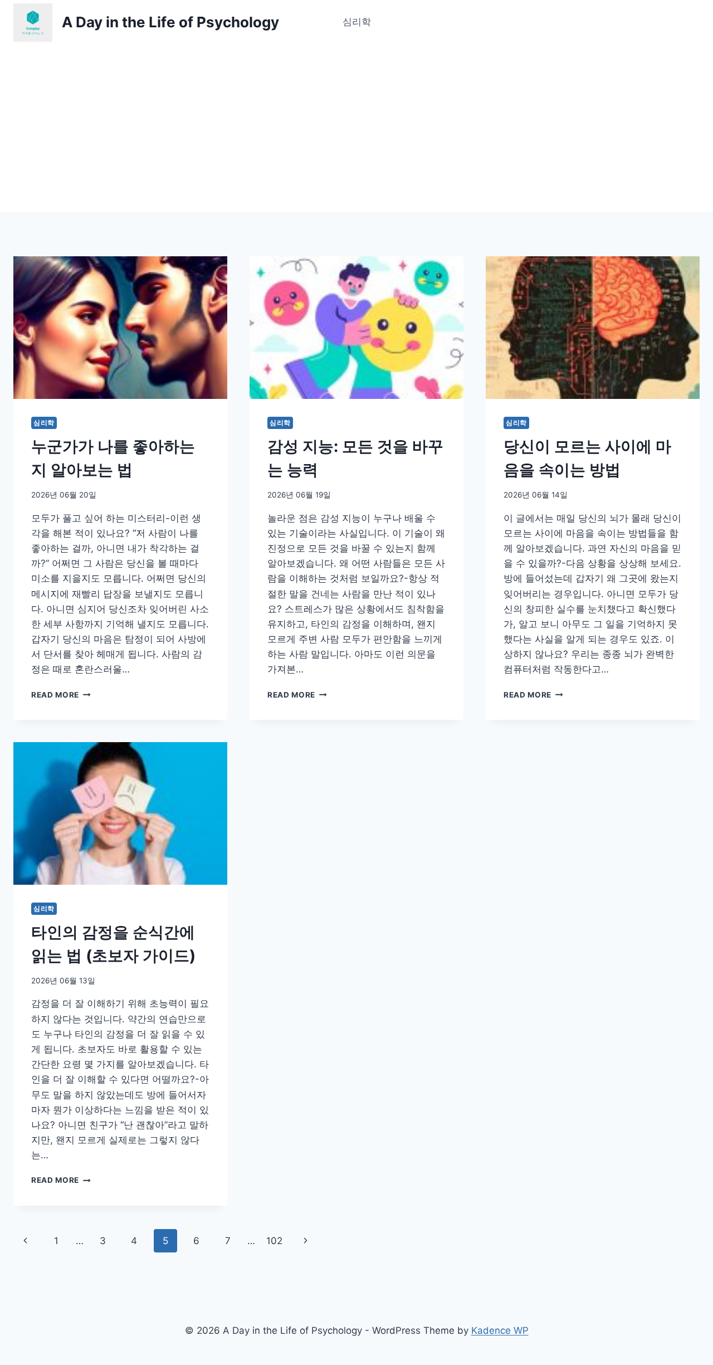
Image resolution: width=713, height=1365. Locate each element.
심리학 (357, 21)
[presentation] (120, 327)
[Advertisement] (356, 128)
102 (274, 1240)
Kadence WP (500, 1330)
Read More (59, 694)
